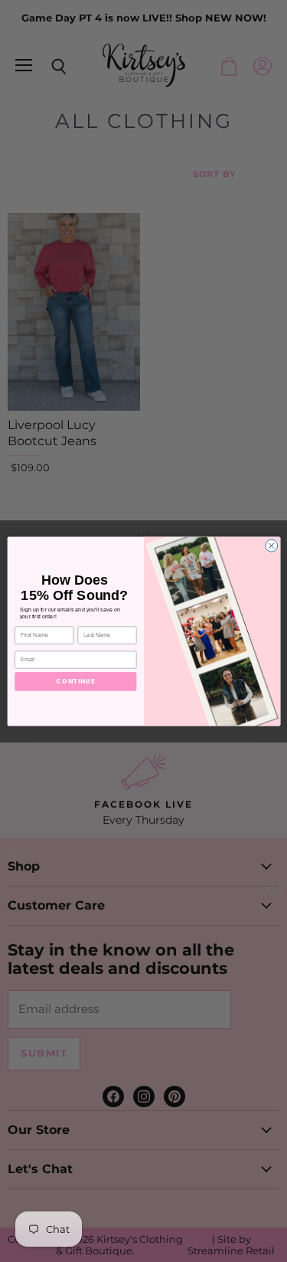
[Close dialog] (271, 545)
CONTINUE (75, 681)
